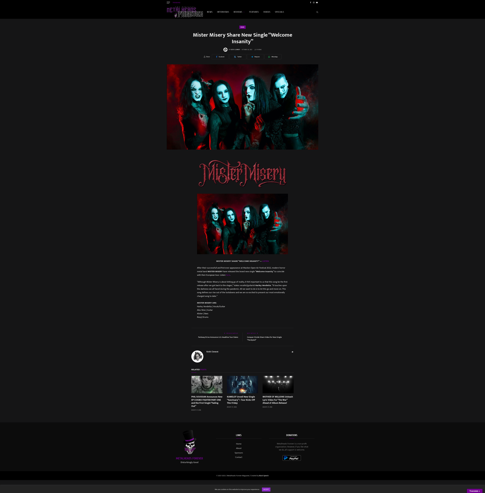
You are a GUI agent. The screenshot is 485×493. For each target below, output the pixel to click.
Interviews (223, 12)
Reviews (238, 12)
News (210, 12)
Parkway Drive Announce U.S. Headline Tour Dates (218, 337)
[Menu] (168, 2)
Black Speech (264, 475)
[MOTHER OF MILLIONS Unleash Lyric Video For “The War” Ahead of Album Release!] (278, 384)
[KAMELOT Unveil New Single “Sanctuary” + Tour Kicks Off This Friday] (242, 384)
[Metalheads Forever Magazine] (185, 12)
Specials (279, 12)
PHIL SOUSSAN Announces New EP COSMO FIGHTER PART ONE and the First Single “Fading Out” (206, 401)
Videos (266, 12)
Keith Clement (235, 49)
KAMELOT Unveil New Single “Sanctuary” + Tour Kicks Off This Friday (208, 3)
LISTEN (265, 261)
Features (254, 12)
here (228, 275)
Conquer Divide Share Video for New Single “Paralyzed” (264, 339)
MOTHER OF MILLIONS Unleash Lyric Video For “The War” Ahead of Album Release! (278, 400)
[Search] (317, 12)
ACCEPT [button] (266, 489)
